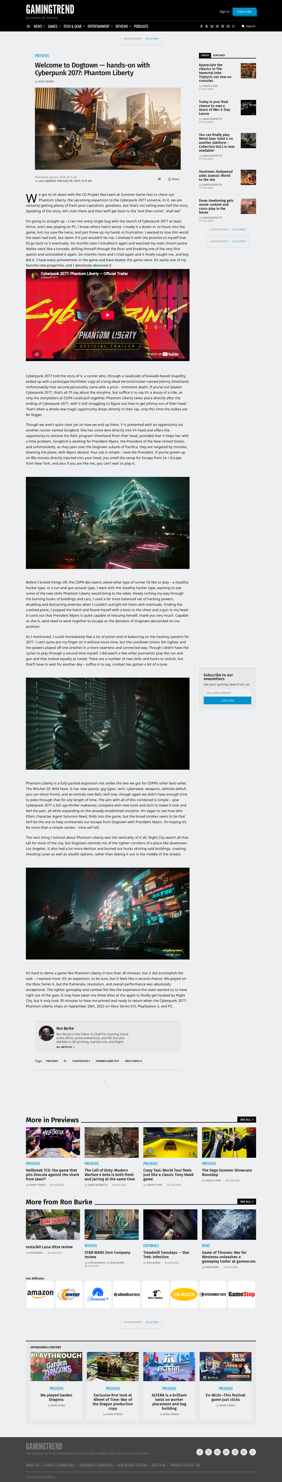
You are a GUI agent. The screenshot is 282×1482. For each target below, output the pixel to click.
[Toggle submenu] (44, 26)
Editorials (151, 1245)
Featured (219, 55)
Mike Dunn (58, 1405)
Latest (205, 55)
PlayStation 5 (81, 1061)
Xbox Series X (133, 1061)
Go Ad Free (152, 38)
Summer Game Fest (107, 1061)
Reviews (91, 1245)
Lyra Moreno (96, 1262)
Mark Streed (37, 1185)
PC (65, 1061)
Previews (42, 55)
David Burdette (212, 119)
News (206, 1245)
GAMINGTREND (45, 1477)
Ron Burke (46, 81)
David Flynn (210, 86)
